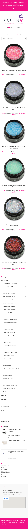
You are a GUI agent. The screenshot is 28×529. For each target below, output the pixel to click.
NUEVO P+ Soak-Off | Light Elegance (10, 283)
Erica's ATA (3, 395)
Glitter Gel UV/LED (7, 358)
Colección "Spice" (7, 342)
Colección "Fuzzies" (8, 362)
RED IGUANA (4, 471)
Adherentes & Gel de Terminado (9, 293)
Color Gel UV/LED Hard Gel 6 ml (9, 388)
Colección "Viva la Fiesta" (9, 312)
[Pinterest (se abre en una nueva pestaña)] (15, 8)
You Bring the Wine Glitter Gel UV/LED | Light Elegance (14, 263)
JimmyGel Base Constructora (8, 290)
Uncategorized (5, 421)
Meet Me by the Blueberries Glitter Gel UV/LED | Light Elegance (14, 147)
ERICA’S (3, 467)
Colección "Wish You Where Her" (10, 309)
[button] (26, 44)
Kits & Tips (5, 381)
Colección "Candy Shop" (9, 329)
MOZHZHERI (3, 399)
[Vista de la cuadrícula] (17, 35)
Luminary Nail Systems (6, 417)
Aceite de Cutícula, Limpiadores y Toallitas (11, 368)
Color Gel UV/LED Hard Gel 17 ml (9, 303)
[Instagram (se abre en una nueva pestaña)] (17, 8)
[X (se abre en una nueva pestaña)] (11, 8)
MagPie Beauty (4, 414)
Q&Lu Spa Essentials (7, 365)
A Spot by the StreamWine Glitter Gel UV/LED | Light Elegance (14, 224)
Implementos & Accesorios (8, 378)
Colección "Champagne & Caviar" (10, 352)
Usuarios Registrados (12, 74)
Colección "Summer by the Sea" (10, 322)
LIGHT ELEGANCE (5, 466)
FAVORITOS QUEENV (6, 472)
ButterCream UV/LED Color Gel (9, 299)
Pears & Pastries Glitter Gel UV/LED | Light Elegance (14, 108)
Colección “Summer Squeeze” (10, 345)
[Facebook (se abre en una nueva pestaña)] (13, 8)
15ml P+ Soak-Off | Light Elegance (9, 286)
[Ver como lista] (21, 35)
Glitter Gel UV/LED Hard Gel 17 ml (9, 306)
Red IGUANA (4, 402)
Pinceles (4, 372)
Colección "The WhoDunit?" (9, 316)
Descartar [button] (4, 527)
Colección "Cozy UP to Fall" (9, 355)
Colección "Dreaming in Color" (10, 325)
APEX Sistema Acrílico (7, 391)
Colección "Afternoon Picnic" (10, 335)
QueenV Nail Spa (5, 406)
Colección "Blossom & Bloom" (10, 348)
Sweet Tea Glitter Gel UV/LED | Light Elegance (14, 70)
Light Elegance (4, 280)
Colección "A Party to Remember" (10, 319)
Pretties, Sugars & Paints (7, 375)
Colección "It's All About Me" (9, 332)
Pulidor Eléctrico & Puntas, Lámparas (10, 385)
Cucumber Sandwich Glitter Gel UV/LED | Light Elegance (14, 186)
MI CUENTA (3, 476)
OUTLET (3, 410)
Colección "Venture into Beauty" (10, 339)
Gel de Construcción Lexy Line (9, 296)
